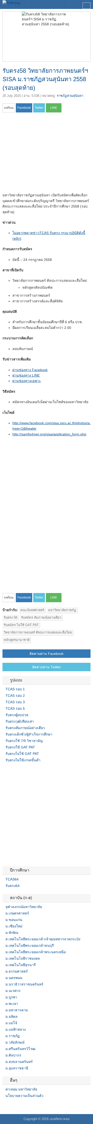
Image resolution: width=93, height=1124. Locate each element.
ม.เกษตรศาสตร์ (17, 913)
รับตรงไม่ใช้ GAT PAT (22, 754)
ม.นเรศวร (13, 991)
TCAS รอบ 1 (15, 689)
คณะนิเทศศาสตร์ (32, 610)
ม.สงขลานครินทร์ (19, 1062)
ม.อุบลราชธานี (16, 1068)
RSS (16, 1106)
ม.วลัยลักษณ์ (15, 1042)
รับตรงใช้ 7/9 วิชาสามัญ (24, 741)
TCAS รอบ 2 (15, 696)
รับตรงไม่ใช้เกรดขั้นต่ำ (22, 760)
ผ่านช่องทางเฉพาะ (26, 381)
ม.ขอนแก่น (13, 920)
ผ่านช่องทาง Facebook (30, 370)
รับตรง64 (12, 886)
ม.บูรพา (11, 997)
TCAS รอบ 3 (15, 702)
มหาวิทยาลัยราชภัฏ (62, 610)
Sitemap (22, 1106)
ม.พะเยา (11, 1004)
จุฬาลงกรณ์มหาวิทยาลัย (23, 907)
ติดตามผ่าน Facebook (46, 654)
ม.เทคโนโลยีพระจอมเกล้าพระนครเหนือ (35, 952)
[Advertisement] (44, 154)
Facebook (4, 1106)
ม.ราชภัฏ (12, 1036)
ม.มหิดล (11, 1017)
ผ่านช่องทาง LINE (26, 375)
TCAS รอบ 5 (15, 708)
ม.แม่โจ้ (11, 1023)
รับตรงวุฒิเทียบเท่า (19, 721)
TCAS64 (12, 879)
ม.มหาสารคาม (16, 1010)
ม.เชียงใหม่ (13, 926)
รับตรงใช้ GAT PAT (20, 747)
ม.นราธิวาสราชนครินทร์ (24, 984)
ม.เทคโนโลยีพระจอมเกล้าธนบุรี (29, 946)
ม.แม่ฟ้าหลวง (15, 1029)
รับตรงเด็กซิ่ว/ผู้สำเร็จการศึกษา (28, 734)
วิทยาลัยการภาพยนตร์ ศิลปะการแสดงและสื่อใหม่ (38, 632)
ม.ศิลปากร (13, 1055)
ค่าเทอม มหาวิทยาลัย (21, 1089)
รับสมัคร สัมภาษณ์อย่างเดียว (41, 617)
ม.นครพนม (13, 978)
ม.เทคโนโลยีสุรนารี (20, 965)
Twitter (10, 1106)
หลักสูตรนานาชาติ (17, 640)
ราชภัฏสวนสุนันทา (70, 96)
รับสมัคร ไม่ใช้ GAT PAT (21, 625)
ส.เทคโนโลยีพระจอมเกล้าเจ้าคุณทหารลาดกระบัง (42, 939)
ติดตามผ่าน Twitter (46, 667)
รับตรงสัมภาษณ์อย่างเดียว (25, 728)
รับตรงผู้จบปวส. (17, 715)
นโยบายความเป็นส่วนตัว (24, 1096)
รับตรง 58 (10, 617)
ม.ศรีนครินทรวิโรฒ (20, 1049)
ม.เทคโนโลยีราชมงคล (22, 958)
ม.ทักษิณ (11, 933)
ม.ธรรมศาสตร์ (16, 971)
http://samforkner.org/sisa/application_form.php (49, 434)
